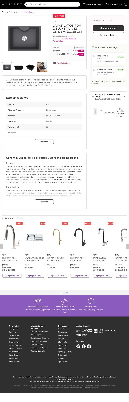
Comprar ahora (108, 28)
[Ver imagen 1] (7, 67)
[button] (125, 4)
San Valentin (62, 345)
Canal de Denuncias (38, 351)
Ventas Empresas (15, 345)
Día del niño (62, 348)
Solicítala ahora (63, 63)
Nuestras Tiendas (15, 348)
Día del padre (63, 335)
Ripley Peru (13, 355)
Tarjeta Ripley (14, 335)
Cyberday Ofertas (64, 352)
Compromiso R (14, 358)
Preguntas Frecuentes (39, 341)
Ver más (44, 142)
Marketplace (62, 332)
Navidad (61, 339)
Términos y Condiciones (39, 331)
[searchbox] (55, 4)
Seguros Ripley (14, 342)
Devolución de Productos (40, 348)
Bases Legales (36, 335)
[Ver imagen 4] (42, 67)
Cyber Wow (62, 362)
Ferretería (6, 12)
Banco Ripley (14, 339)
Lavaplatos (28, 12)
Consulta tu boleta (37, 345)
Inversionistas (14, 352)
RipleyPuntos (63, 329)
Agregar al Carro (12, 276)
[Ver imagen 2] (19, 67)
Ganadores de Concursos (40, 338)
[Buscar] (27, 4)
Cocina (17, 12)
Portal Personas (15, 362)
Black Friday (62, 342)
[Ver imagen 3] (30, 67)
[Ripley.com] (14, 4)
